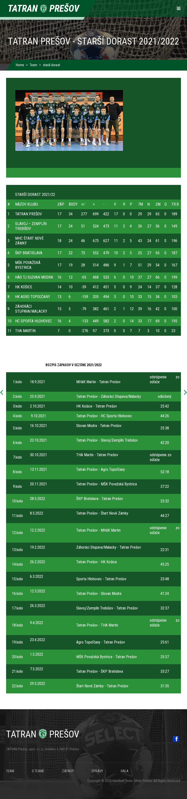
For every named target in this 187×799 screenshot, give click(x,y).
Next (184, 392)
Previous (3, 392)
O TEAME (38, 771)
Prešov (42, 734)
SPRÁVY (97, 771)
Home (20, 65)
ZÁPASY (68, 771)
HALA (125, 771)
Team (33, 65)
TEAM (10, 771)
